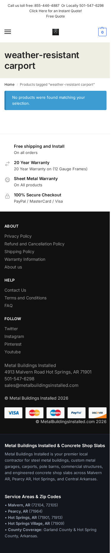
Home (9, 84)
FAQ (8, 305)
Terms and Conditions (25, 297)
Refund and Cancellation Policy (34, 243)
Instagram (14, 336)
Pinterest (13, 344)
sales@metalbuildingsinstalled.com (41, 385)
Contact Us (15, 290)
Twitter (11, 328)
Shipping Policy (19, 251)
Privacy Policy (18, 236)
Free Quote (55, 16)
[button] (102, 32)
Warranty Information (24, 259)
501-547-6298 (91, 5)
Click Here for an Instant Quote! (55, 11)
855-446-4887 (47, 5)
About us (13, 266)
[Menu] (13, 32)
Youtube (12, 351)
